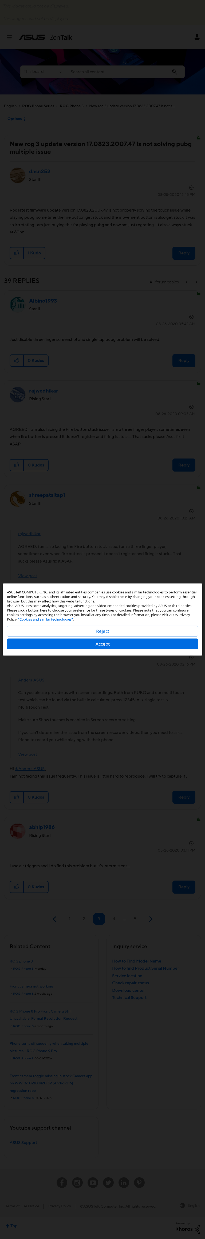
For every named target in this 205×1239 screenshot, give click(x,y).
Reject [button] (102, 631)
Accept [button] (103, 644)
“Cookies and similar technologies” (45, 619)
